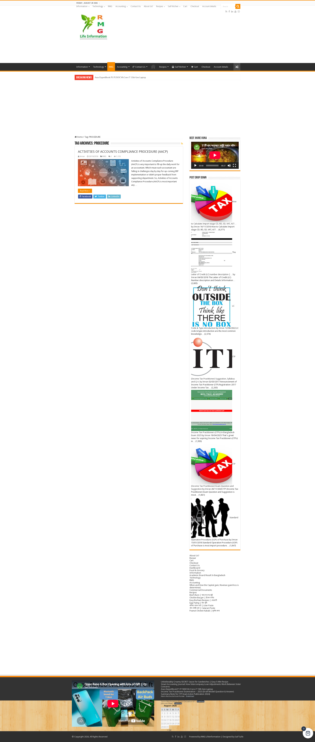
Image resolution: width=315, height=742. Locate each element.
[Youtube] (235, 11)
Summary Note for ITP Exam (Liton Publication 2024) (185, 694)
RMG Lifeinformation (210, 736)
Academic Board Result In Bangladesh (207, 575)
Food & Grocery (196, 570)
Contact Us (136, 6)
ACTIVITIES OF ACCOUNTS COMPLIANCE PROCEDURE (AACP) (123, 152)
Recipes (159, 6)
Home (80, 137)
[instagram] (238, 11)
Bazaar (192, 558)
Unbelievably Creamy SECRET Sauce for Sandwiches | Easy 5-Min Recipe (194, 681)
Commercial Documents (200, 590)
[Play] (195, 165)
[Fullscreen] (234, 165)
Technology (97, 6)
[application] (215, 155)
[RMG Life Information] (93, 25)
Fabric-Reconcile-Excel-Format (173, 696)
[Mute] (229, 165)
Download (190, 696)
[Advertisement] (178, 37)
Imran (82, 156)
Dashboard (194, 568)
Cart (185, 6)
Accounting (121, 6)
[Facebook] (229, 11)
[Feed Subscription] (182, 143)
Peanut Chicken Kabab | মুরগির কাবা (204, 610)
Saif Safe (239, 736)
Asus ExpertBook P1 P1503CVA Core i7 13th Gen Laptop (120, 77)
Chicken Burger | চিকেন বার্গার (201, 597)
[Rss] (226, 11)
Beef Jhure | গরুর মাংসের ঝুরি (201, 595)
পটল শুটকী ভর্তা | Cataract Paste (202, 608)
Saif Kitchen (173, 6)
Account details (209, 6)
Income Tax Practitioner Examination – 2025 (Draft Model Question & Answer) (197, 691)
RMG (110, 6)
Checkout (194, 6)
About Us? (148, 6)
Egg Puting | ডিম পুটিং (198, 603)
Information (81, 6)
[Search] (237, 6)
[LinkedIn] (232, 11)
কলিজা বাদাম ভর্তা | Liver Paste (201, 605)
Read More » (85, 191)
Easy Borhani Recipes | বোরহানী (203, 600)
